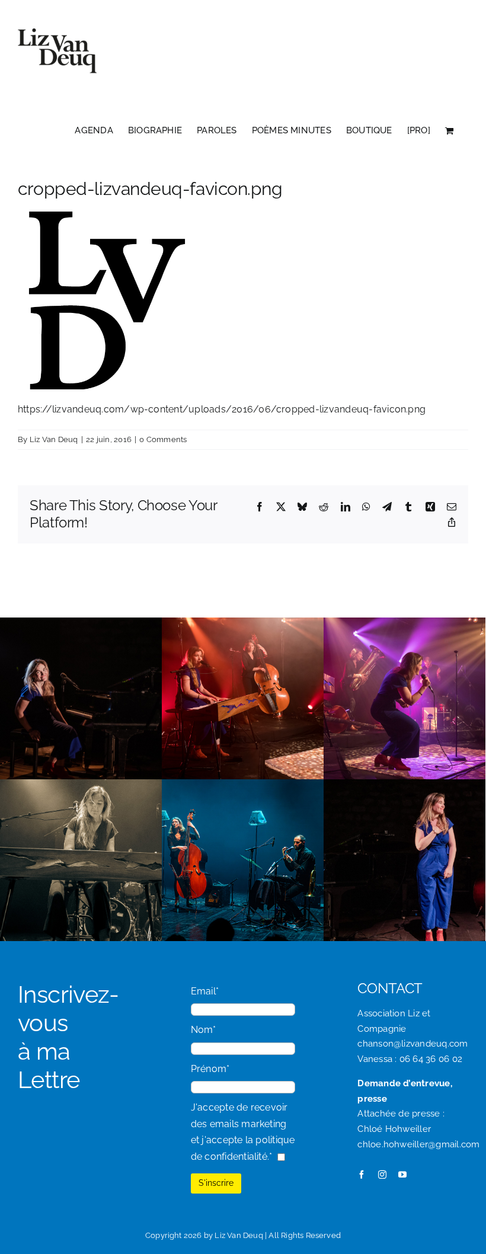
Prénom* (210, 1068)
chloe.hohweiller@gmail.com (418, 1144)
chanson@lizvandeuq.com (412, 1043)
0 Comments (163, 439)
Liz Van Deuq (54, 439)
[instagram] (382, 1174)
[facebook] (361, 1174)
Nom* (203, 1029)
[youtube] (402, 1174)
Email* (205, 991)
